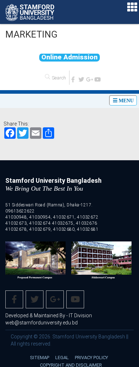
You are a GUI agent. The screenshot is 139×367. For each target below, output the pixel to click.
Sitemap (39, 359)
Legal (62, 359)
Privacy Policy (91, 359)
